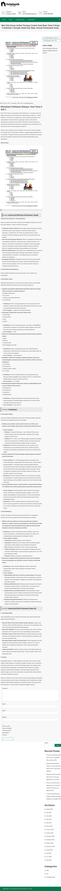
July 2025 (48, 853)
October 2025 (49, 843)
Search (46, 742)
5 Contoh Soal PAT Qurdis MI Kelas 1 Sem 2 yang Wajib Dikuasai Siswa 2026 (53, 757)
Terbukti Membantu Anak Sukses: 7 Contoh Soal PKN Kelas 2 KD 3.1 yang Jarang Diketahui (53, 767)
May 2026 (48, 819)
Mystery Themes (28, 888)
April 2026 (48, 822)
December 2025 (50, 836)
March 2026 (49, 826)
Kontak (10, 19)
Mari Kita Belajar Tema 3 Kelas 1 (52, 38)
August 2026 (49, 809)
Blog (47, 870)
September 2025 (50, 846)
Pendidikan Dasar (20, 19)
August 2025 (49, 849)
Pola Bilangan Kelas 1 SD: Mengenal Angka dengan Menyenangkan (52, 40)
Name (4, 704)
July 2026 (48, 812)
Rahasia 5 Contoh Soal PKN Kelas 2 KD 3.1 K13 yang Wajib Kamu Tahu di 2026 (53, 777)
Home (4, 19)
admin (15, 103)
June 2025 (49, 856)
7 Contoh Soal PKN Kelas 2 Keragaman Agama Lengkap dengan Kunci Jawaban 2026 (53, 796)
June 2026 (49, 816)
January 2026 (49, 833)
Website (4, 717)
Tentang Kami (31, 19)
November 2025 (50, 839)
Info (47, 873)
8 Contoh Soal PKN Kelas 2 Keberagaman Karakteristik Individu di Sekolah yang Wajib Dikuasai (53, 786)
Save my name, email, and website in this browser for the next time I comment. (7, 730)
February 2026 (50, 829)
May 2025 (48, 860)
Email (4, 710)
